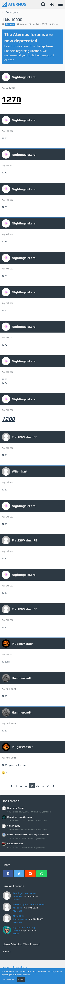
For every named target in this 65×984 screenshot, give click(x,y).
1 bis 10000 (13, 825)
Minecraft (17, 911)
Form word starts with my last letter (28, 834)
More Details (9, 979)
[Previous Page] (11, 785)
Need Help (18, 916)
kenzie (23, 24)
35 (37, 785)
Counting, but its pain (19, 817)
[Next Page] (53, 785)
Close (20, 979)
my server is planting (24, 927)
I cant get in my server (24, 893)
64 (48, 785)
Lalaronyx (17, 896)
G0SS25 (16, 930)
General (16, 899)
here (49, 46)
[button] (60, 4)
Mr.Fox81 (17, 908)
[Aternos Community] (14, 4)
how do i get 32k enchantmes (29, 904)
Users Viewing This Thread (21, 944)
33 (26, 785)
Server (16, 933)
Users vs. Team (15, 808)
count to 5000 (15, 843)
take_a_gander (20, 919)
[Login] (51, 4)
